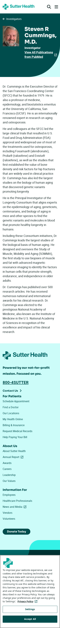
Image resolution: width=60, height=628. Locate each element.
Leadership (9, 475)
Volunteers (9, 519)
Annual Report (14, 457)
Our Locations (11, 413)
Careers (7, 469)
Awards (7, 463)
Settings (30, 609)
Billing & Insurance (13, 425)
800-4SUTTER (15, 382)
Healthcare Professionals (17, 501)
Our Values (9, 481)
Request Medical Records (17, 431)
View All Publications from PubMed (38, 54)
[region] (30, 591)
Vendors (7, 513)
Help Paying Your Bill (15, 437)
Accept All (30, 619)
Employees (9, 495)
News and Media (15, 507)
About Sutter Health (14, 451)
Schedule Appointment (16, 401)
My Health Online (13, 419)
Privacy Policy (28, 601)
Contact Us (10, 390)
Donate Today (16, 531)
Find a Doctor (10, 407)
